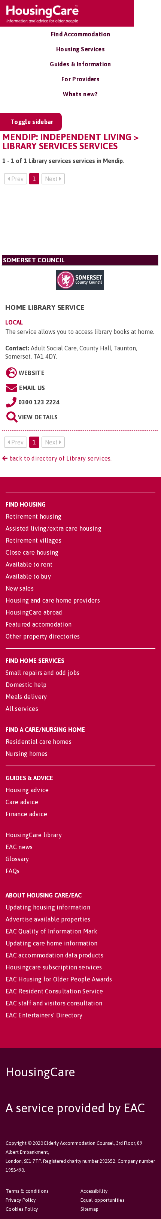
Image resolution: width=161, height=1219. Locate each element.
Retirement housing (34, 516)
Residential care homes (39, 741)
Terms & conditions (27, 1191)
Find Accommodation (80, 34)
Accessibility (93, 1191)
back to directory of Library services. (59, 458)
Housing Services (80, 49)
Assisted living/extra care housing (53, 528)
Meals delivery (26, 696)
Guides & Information (80, 64)
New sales (20, 588)
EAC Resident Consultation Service (54, 991)
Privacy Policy (21, 1200)
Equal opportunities (102, 1200)
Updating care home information (52, 943)
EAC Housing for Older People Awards (59, 979)
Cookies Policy (22, 1209)
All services (22, 708)
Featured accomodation (39, 624)
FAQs (12, 871)
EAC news (19, 847)
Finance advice (26, 814)
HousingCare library (34, 835)
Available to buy (28, 576)
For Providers (80, 79)
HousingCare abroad (34, 612)
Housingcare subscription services (54, 967)
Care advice (22, 802)
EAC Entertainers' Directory (44, 1015)
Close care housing (32, 552)
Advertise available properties (48, 919)
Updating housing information (48, 907)
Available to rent (29, 564)
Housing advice (27, 790)
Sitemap (89, 1209)
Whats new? (80, 94)
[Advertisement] (80, 223)
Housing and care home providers (53, 600)
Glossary (17, 859)
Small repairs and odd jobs (42, 672)
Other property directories (43, 636)
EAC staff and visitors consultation (54, 1003)
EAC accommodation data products (54, 955)
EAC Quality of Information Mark (51, 931)
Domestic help (26, 684)
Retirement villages (33, 540)
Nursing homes (27, 753)
